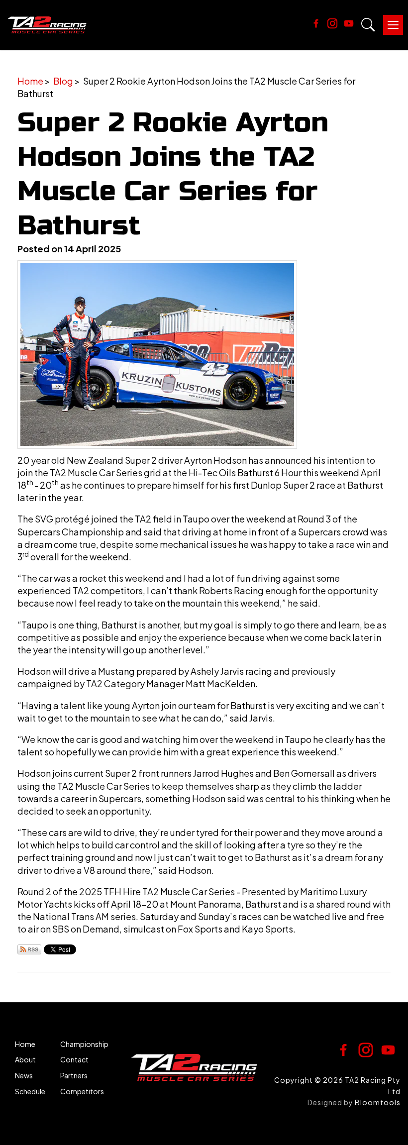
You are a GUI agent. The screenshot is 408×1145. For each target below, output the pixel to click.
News (24, 1075)
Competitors (82, 1091)
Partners (74, 1075)
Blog (63, 81)
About (25, 1059)
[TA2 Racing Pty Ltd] (47, 24)
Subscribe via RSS (29, 949)
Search (368, 24)
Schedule (30, 1091)
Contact (74, 1059)
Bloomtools (378, 1102)
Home (30, 81)
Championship (84, 1044)
